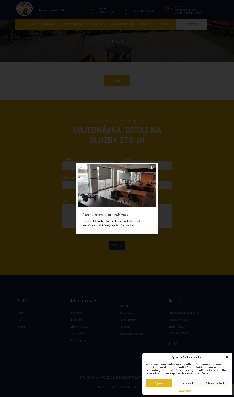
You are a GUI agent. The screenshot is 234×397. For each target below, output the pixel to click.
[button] (227, 357)
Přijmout (158, 383)
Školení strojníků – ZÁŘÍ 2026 (105, 215)
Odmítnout (187, 383)
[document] (117, 198)
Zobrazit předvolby (215, 383)
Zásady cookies (185, 391)
